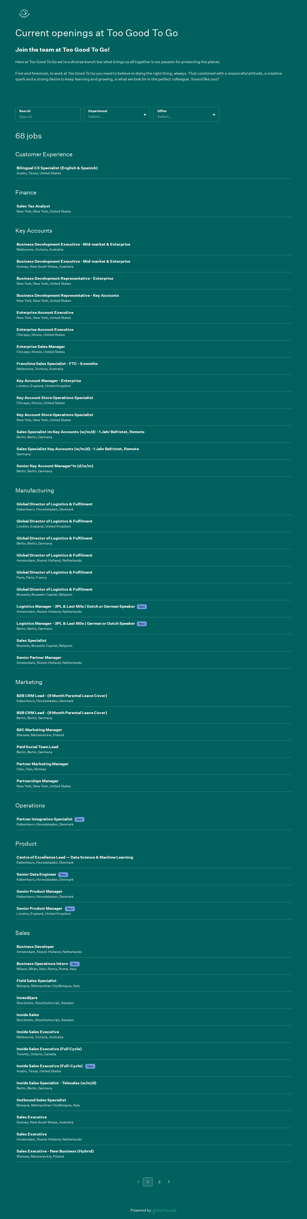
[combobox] (88, 116)
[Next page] (169, 1182)
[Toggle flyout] (145, 115)
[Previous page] (138, 1182)
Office (162, 111)
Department (97, 111)
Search (24, 111)
